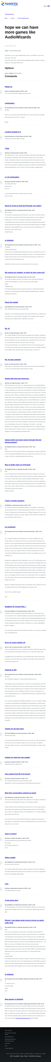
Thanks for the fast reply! (14, 729)
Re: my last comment (13, 359)
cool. (7, 884)
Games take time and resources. (17, 378)
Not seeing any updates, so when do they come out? (25, 272)
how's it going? (11, 834)
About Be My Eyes (9, 1036)
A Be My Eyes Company (35, 1056)
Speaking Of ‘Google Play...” (15, 606)
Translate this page (9, 14)
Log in (6, 73)
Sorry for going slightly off (15, 642)
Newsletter (7, 1043)
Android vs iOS (10, 670)
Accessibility (16, 1056)
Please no (8, 87)
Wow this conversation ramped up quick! (20, 793)
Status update (10, 857)
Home (6, 18)
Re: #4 (7, 328)
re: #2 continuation (12, 177)
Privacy (26, 1056)
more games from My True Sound (17, 774)
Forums (12, 18)
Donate (6, 1034)
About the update (11, 302)
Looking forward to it (13, 132)
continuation (10, 103)
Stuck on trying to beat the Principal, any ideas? (23, 206)
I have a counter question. (15, 501)
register (11, 73)
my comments (10, 527)
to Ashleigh (9, 240)
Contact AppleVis (9, 1048)
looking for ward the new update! (17, 757)
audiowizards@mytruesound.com (23, 1018)
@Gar (7, 148)
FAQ (6, 1045)
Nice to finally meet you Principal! (17, 465)
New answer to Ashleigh (14, 999)
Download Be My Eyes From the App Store (10, 1040)
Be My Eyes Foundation (10, 1033)
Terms (21, 1056)
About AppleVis (8, 1030)
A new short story (11, 900)
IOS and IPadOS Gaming (23, 18)
